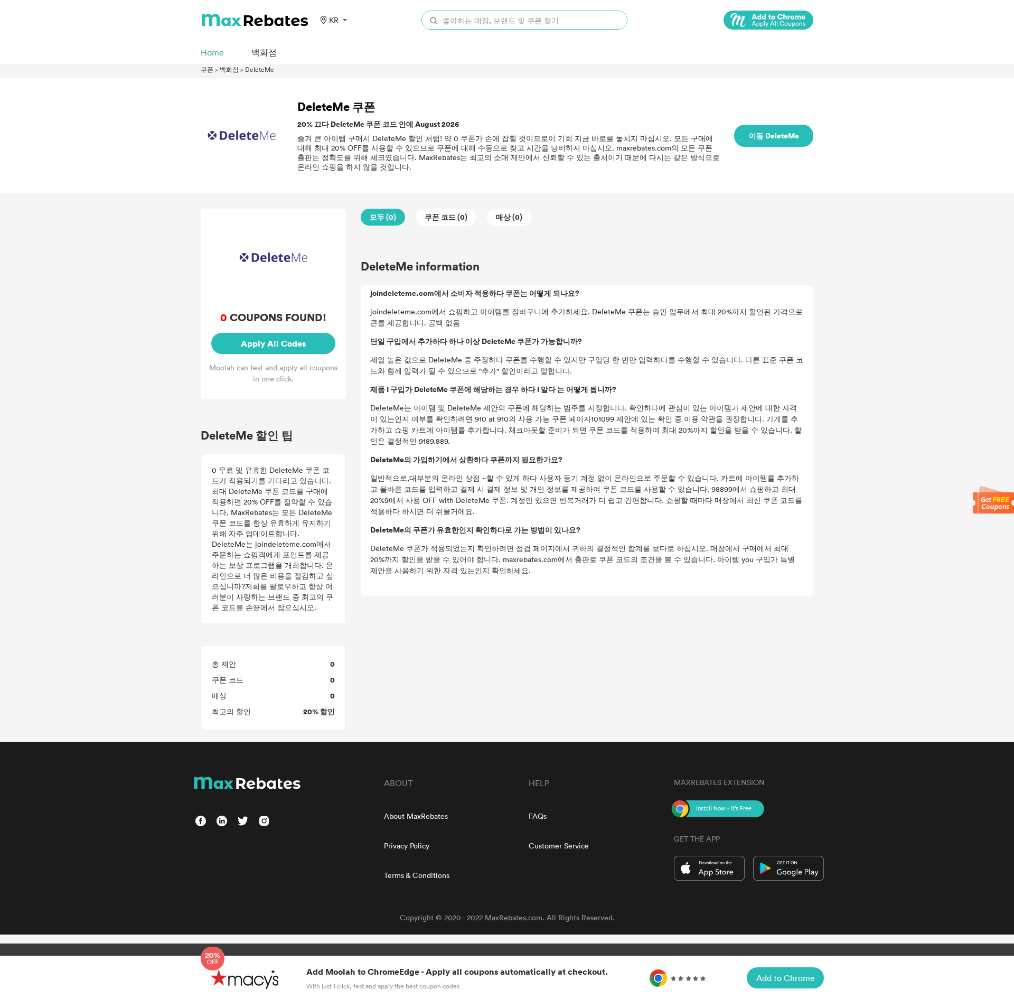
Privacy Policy (406, 846)
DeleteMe (259, 69)
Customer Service (559, 846)
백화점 (229, 69)
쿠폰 (207, 69)
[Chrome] (768, 20)
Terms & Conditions (416, 875)
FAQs (538, 816)
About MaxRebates (416, 816)
